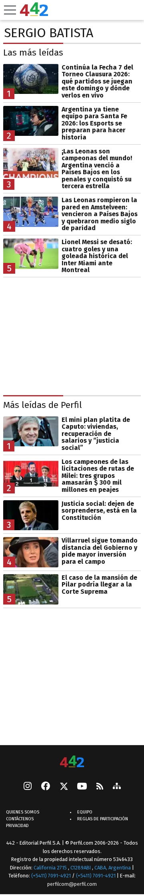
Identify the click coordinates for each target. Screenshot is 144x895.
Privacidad (17, 825)
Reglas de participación (102, 818)
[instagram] (28, 787)
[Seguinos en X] (64, 787)
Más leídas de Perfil (42, 405)
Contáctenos (20, 818)
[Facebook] (45, 787)
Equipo (84, 812)
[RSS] (99, 786)
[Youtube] (82, 786)
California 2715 (51, 867)
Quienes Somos (22, 812)
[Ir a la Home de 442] (34, 14)
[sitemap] (117, 787)
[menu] (10, 10)
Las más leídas (33, 52)
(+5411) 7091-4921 (51, 876)
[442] (72, 762)
